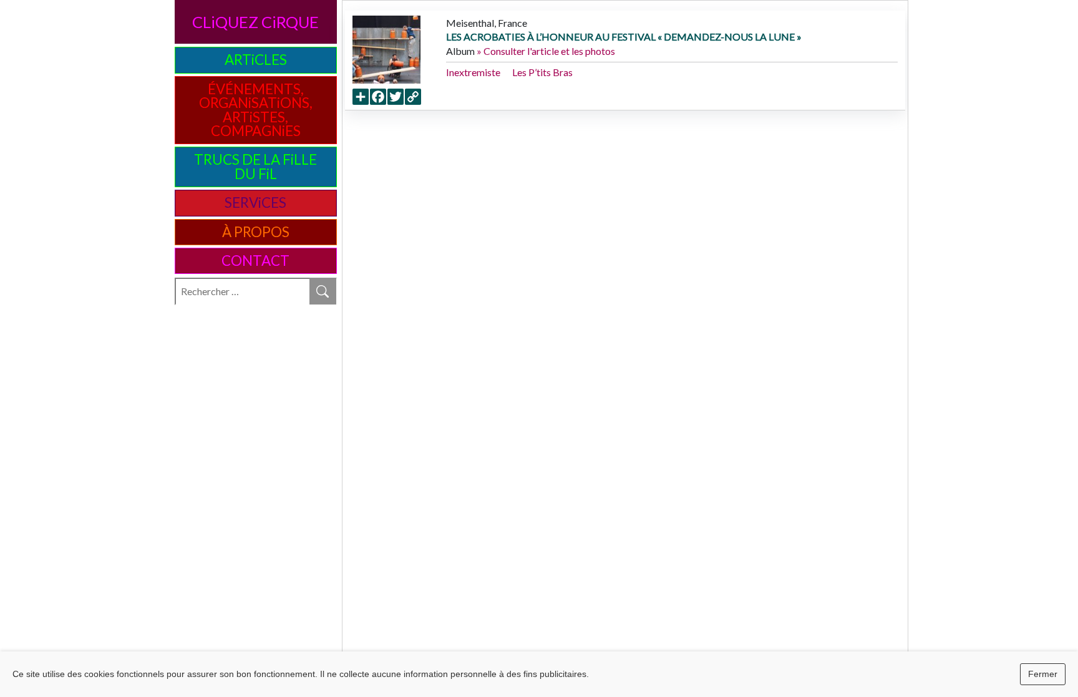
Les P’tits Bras (542, 72)
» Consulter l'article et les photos (546, 51)
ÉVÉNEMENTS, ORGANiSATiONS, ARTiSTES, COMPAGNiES (256, 109)
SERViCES (255, 202)
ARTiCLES (256, 59)
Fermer (1042, 674)
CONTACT (255, 260)
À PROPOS (255, 231)
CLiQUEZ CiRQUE (255, 21)
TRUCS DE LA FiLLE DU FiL (255, 166)
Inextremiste (473, 72)
